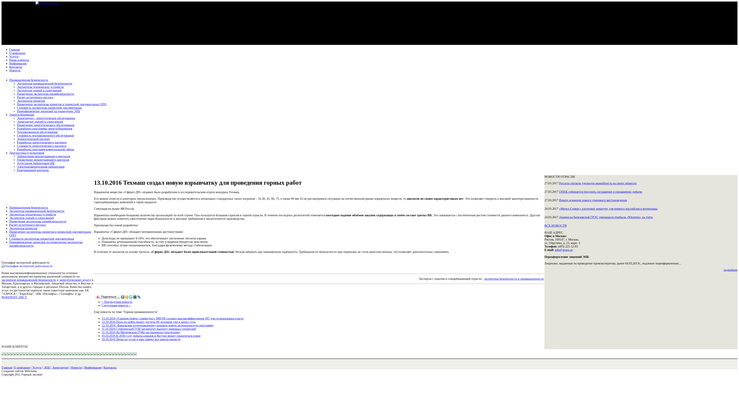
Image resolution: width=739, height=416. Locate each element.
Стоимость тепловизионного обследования (45, 135)
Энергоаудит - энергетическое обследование (46, 118)
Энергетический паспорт (33, 139)
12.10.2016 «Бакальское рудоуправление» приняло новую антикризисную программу (158, 325)
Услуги (13, 56)
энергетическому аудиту (75, 280)
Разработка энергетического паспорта (42, 142)
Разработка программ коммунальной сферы (45, 149)
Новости (15, 70)
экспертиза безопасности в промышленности (514, 278)
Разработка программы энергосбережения (44, 128)
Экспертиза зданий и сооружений (39, 90)
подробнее (730, 270)
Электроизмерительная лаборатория (40, 166)
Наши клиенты (19, 60)
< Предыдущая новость (117, 302)
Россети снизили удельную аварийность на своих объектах (598, 183)
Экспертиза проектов (31, 100)
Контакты (15, 67)
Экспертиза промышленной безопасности (44, 83)
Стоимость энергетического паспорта (41, 146)
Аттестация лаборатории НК (36, 163)
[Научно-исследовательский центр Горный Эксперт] (48, 3)
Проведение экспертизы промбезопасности (45, 94)
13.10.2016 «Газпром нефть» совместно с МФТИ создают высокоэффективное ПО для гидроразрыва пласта (172, 318)
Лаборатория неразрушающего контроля (43, 156)
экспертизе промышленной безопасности (29, 280)
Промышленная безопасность (28, 80)
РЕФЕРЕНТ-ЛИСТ (14, 297)
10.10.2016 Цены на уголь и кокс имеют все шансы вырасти (141, 339)
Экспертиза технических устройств (40, 87)
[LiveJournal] (139, 296)
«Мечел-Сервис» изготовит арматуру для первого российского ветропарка (608, 208)
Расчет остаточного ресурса (35, 97)
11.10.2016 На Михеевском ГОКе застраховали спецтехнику (141, 332)
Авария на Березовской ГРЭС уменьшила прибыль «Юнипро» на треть (606, 217)
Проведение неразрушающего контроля (43, 159)
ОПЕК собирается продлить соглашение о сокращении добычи (600, 191)
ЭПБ (47, 367)
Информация (17, 63)
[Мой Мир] (135, 296)
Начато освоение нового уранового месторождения (593, 200)
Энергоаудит (60, 367)
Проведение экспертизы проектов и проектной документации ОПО (62, 104)
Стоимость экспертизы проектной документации (49, 107)
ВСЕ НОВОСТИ (555, 225)
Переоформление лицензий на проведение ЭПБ (48, 111)
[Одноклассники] (127, 296)
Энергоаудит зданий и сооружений (40, 121)
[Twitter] (131, 296)
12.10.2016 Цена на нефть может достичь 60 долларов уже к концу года (149, 322)
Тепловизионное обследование (37, 132)
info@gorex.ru (564, 250)
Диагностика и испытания (26, 152)
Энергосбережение (21, 114)
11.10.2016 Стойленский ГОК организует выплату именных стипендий (149, 328)
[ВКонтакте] (123, 296)
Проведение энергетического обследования (45, 125)
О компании (17, 53)
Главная (14, 49)
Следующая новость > (116, 305)
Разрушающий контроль (33, 170)
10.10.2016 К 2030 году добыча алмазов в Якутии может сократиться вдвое (151, 335)
